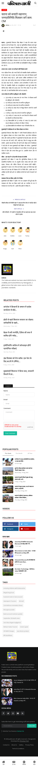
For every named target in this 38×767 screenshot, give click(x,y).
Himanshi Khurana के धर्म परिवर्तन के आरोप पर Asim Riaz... (25, 561)
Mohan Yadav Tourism (10, 627)
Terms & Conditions (18, 748)
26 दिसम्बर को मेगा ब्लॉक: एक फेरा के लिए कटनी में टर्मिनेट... (18, 360)
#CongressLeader (9, 610)
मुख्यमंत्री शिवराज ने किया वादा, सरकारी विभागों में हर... (19, 372)
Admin (7, 25)
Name (6, 391)
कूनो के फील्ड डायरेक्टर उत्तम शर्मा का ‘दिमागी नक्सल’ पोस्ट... (23, 469)
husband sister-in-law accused (13, 597)
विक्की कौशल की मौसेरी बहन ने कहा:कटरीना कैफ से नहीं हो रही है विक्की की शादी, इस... (19, 204)
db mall (21, 601)
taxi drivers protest (23, 631)
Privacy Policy (29, 745)
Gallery (21, 745)
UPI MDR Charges (9, 631)
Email (5, 399)
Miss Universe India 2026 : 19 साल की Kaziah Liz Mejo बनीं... (25, 552)
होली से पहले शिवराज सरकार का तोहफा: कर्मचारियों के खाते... (19, 321)
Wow (19, 249)
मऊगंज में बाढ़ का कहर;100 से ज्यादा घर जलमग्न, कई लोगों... (24, 487)
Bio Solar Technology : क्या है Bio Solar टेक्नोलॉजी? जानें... (24, 570)
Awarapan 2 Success (10, 601)
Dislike (12, 236)
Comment (7, 408)
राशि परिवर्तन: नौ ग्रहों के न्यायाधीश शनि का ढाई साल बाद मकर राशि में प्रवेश (19, 213)
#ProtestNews (8, 635)
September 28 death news (12, 618)
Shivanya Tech (24, 741)
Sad (12, 249)
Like (5, 236)
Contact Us (20, 731)
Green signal (24, 627)
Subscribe (32, 726)
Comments (8, 386)
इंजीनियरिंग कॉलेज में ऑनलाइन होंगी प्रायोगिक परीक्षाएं (17, 347)
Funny (27, 236)
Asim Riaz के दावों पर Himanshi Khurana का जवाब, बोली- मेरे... (24, 543)
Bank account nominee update (13, 614)
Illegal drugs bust (9, 592)
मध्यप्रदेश (4, 10)
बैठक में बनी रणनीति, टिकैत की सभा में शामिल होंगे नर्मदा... (18, 334)
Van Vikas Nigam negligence (12, 622)
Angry (5, 249)
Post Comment (10, 433)
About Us (14, 745)
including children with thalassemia (14, 588)
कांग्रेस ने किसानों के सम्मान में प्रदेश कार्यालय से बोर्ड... (17, 308)
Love (19, 236)
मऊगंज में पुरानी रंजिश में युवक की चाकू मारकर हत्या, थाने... (24, 478)
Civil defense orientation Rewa (13, 605)
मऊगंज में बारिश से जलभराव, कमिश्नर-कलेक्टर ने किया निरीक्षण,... (24, 496)
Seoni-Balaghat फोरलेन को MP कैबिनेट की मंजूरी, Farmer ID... (25, 681)
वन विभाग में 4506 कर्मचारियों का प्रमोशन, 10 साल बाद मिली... (24, 460)
